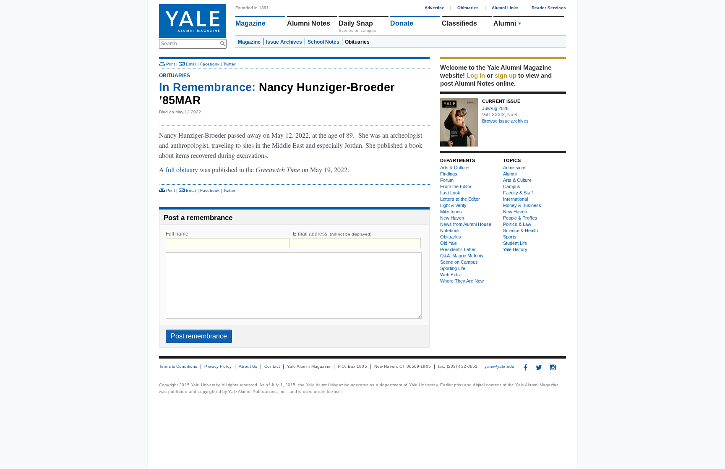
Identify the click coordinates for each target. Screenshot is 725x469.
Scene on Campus (459, 262)
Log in (476, 75)
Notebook (450, 230)
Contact (272, 366)
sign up (505, 75)
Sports (509, 236)
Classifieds (459, 23)
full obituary (182, 169)
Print (170, 64)
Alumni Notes (308, 23)
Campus (511, 186)
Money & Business (522, 205)
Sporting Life (452, 268)
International (515, 199)
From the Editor (456, 186)
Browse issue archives (505, 120)
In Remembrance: (207, 87)
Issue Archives (284, 42)
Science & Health (520, 230)
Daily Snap (356, 23)
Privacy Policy (218, 366)
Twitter (229, 64)
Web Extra (451, 274)
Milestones (451, 211)
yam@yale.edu (499, 366)
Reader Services (549, 7)
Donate (401, 23)
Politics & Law (517, 224)
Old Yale (448, 243)
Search (169, 44)
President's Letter (458, 249)
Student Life (515, 243)
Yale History (515, 249)
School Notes (323, 42)
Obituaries (468, 7)
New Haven (452, 217)
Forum (447, 180)
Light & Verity (453, 205)
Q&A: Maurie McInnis (461, 255)
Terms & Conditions (178, 366)
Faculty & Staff (518, 192)
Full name (177, 234)
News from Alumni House (465, 224)
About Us (248, 366)
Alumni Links (505, 7)
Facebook (209, 64)
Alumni (504, 23)
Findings (448, 173)
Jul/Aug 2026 (495, 108)
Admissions (515, 167)
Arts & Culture (454, 167)
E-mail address (332, 234)
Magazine (250, 23)
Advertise (434, 7)
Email (190, 64)
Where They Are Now (462, 280)
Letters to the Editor (460, 199)
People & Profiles (520, 217)
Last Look (450, 192)
